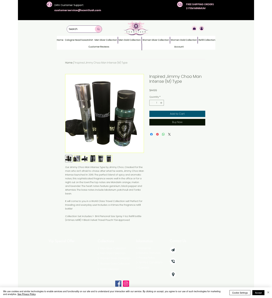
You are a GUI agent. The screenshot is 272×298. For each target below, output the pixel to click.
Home (69, 62)
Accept (258, 292)
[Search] (98, 29)
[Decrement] (152, 103)
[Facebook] (118, 284)
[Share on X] (169, 134)
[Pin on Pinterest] (157, 134)
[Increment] (161, 103)
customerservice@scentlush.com (77, 10)
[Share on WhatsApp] (163, 134)
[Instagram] (126, 284)
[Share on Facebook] (151, 134)
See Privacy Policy (26, 294)
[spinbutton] (156, 103)
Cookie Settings (240, 292)
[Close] (268, 292)
